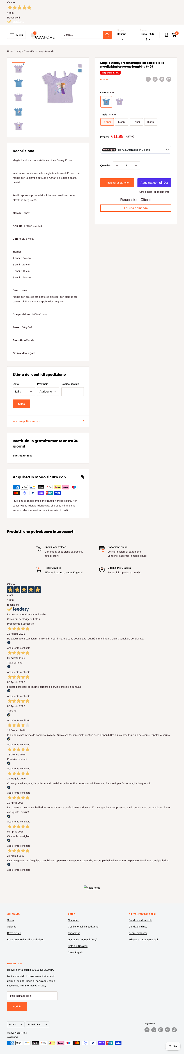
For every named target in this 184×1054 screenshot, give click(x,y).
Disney (104, 79)
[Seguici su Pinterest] (167, 1029)
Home (10, 51)
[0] (174, 35)
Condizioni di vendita (140, 920)
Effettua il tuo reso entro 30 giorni (63, 572)
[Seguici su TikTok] (174, 1029)
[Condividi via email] (168, 79)
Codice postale (70, 383)
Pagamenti (74, 933)
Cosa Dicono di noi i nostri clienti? (26, 939)
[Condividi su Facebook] (148, 79)
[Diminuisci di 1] (117, 165)
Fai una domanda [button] (136, 208)
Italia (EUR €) (34, 1024)
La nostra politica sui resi (26, 421)
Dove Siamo (14, 933)
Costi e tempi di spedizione (83, 926)
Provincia (42, 383)
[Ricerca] (107, 35)
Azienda (11, 926)
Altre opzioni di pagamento (154, 191)
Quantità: (105, 165)
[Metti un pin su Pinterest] (155, 79)
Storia (10, 920)
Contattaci (73, 920)
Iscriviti (17, 1006)
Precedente (13, 623)
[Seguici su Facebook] (147, 1029)
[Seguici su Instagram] (160, 1029)
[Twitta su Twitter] (161, 79)
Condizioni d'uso (138, 926)
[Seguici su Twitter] (153, 1029)
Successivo (27, 623)
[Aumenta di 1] (136, 165)
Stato (16, 383)
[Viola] (119, 102)
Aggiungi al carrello (117, 182)
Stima (21, 403)
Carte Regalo (75, 952)
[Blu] (106, 102)
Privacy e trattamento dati (143, 939)
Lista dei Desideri (78, 945)
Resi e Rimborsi (138, 933)
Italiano (12, 1024)
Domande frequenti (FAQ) (82, 939)
